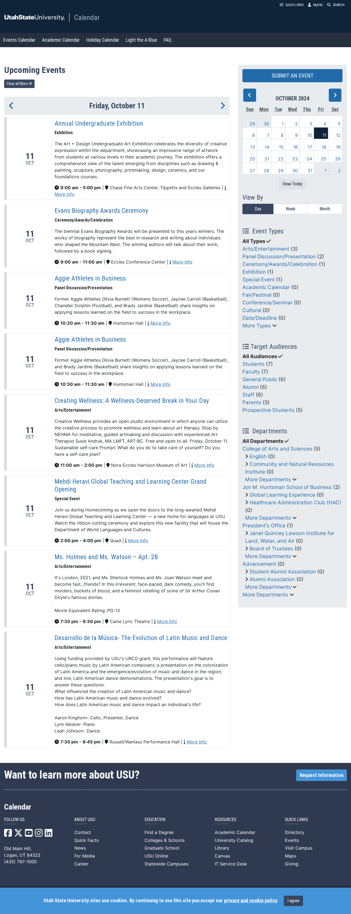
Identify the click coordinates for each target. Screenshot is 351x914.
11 (324, 135)
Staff (248, 395)
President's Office (263, 525)
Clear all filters (18, 83)
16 (295, 147)
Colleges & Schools (165, 840)
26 (338, 159)
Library (222, 848)
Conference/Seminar (267, 302)
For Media (84, 856)
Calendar (87, 17)
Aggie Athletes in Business (90, 278)
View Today (292, 183)
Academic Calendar (61, 40)
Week (290, 208)
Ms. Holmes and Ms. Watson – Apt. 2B (106, 557)
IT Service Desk (231, 864)
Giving (291, 864)
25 (323, 159)
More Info (65, 194)
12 (338, 135)
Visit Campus (298, 848)
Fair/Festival (256, 295)
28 (266, 170)
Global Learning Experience (282, 495)
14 (267, 147)
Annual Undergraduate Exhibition (99, 123)
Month (324, 208)
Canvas (222, 856)
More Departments (268, 479)
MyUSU (318, 5)
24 (309, 159)
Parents (251, 402)
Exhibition (254, 272)
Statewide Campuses (166, 864)
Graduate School (162, 848)
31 (309, 170)
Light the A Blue (141, 40)
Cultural (251, 310)
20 (252, 159)
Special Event (258, 279)
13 (252, 147)
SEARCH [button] (338, 5)
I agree (293, 900)
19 (338, 147)
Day (258, 208)
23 (295, 159)
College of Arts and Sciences (277, 449)
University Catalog (234, 840)
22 (281, 159)
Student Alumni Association (283, 571)
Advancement (259, 564)
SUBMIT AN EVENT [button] (292, 75)
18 (324, 147)
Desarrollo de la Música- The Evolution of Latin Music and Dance (141, 638)
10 (309, 135)
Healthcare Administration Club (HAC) (295, 502)
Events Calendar (19, 40)
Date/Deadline (259, 318)
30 (266, 123)
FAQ (167, 40)
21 (267, 159)
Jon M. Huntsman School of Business (287, 487)
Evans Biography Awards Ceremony (101, 210)
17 (310, 147)
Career (81, 864)
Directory (294, 832)
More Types (256, 325)
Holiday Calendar (102, 40)
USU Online (156, 856)
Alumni (250, 387)
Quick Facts (86, 840)
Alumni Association (272, 579)
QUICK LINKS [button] (294, 5)
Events (292, 840)
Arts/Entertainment (265, 249)
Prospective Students (268, 410)
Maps (290, 856)
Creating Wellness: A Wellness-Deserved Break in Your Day (132, 400)
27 (252, 170)
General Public (259, 379)
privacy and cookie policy (250, 901)
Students (253, 364)
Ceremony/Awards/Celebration (280, 264)
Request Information (321, 775)
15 (281, 147)
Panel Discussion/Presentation (279, 256)
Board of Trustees (271, 548)
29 (252, 123)
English (258, 456)
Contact (82, 832)
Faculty (251, 372)
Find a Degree (159, 832)
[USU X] (18, 834)
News (80, 848)
